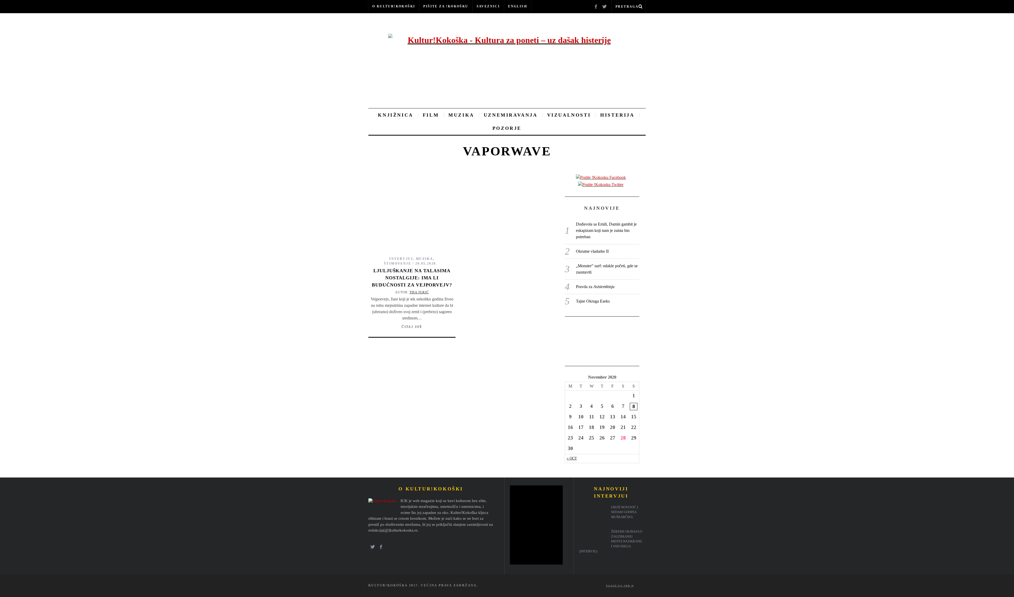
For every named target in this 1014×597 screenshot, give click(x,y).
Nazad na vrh (618, 586)
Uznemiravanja (511, 115)
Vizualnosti (569, 115)
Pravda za (595, 286)
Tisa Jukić (419, 292)
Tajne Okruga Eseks (593, 301)
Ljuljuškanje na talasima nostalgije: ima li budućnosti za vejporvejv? (412, 278)
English (517, 6)
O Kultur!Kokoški (393, 6)
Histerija (617, 115)
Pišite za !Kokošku (445, 6)
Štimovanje (397, 263)
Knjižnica (395, 115)
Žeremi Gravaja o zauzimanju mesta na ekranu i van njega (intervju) (610, 541)
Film (431, 115)
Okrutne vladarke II (592, 251)
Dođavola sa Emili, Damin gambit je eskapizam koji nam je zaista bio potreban (606, 230)
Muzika (461, 115)
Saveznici (488, 6)
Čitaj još (412, 326)
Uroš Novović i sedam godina (624, 512)
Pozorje (507, 128)
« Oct (572, 458)
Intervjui (401, 259)
